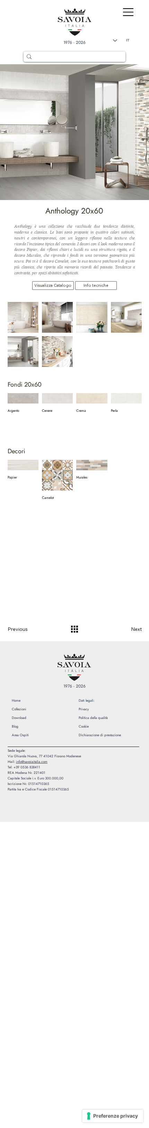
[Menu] (122, 12)
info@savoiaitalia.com (31, 761)
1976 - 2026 (74, 42)
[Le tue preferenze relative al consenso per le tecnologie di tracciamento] (112, 1115)
